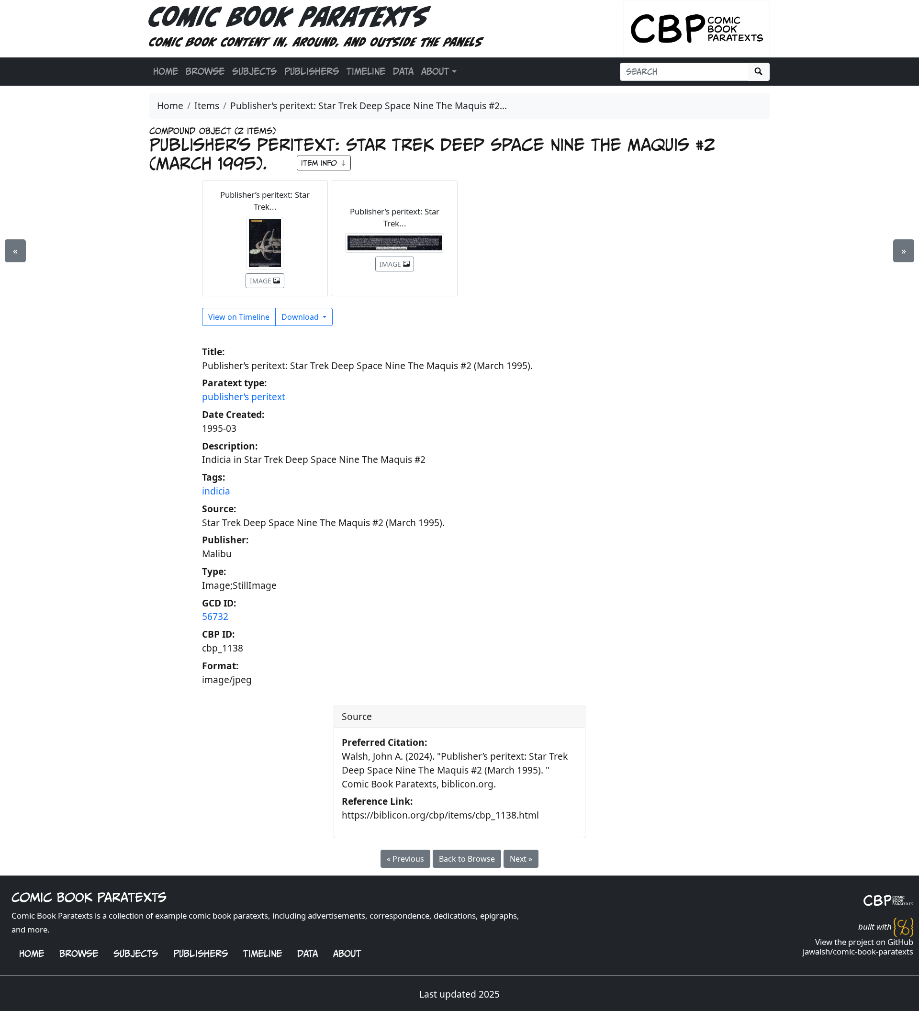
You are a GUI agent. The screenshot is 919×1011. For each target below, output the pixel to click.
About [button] (435, 71)
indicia (216, 490)
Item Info (320, 163)
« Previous (405, 859)
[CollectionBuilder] (903, 926)
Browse (205, 71)
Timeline (366, 71)
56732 (215, 616)
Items (206, 105)
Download (301, 317)
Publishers (311, 71)
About (347, 953)
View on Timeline (238, 317)
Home (165, 71)
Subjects (254, 71)
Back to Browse (467, 859)
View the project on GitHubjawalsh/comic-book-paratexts (858, 946)
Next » (521, 859)
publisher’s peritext (243, 396)
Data (403, 71)
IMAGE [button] (261, 280)
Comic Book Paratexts (288, 20)
